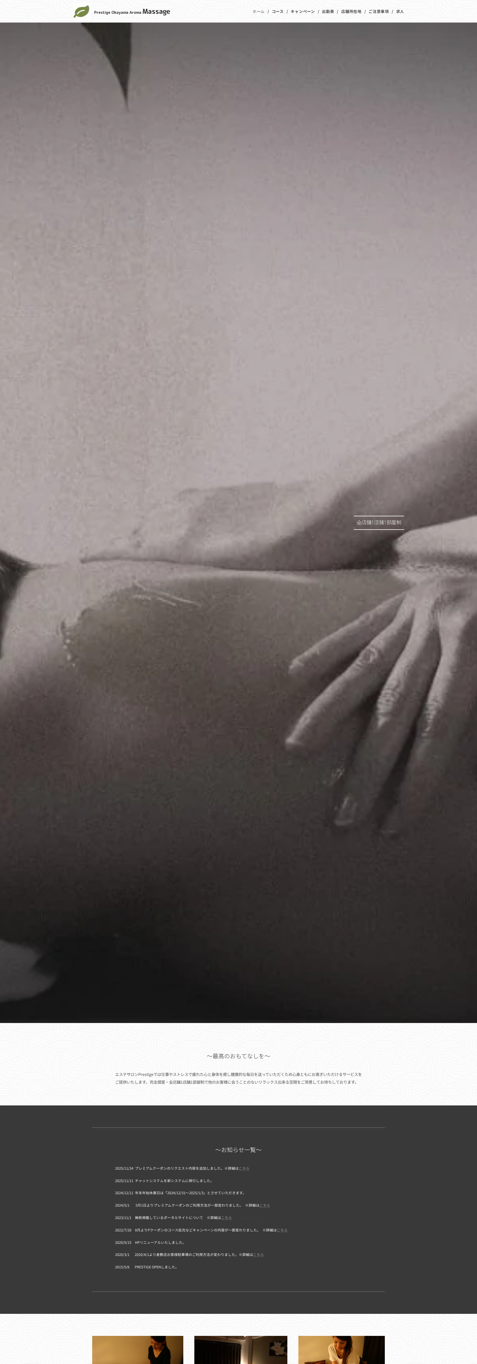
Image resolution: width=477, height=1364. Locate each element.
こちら (244, 1168)
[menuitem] (260, 11)
